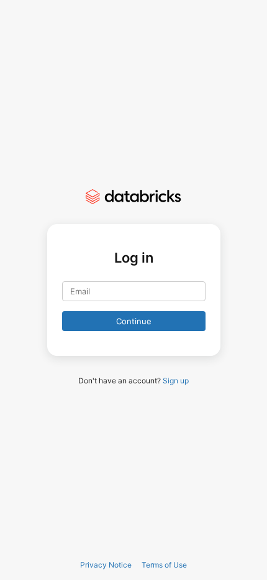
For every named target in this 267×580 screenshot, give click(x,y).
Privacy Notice (106, 564)
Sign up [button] (176, 380)
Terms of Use (164, 564)
